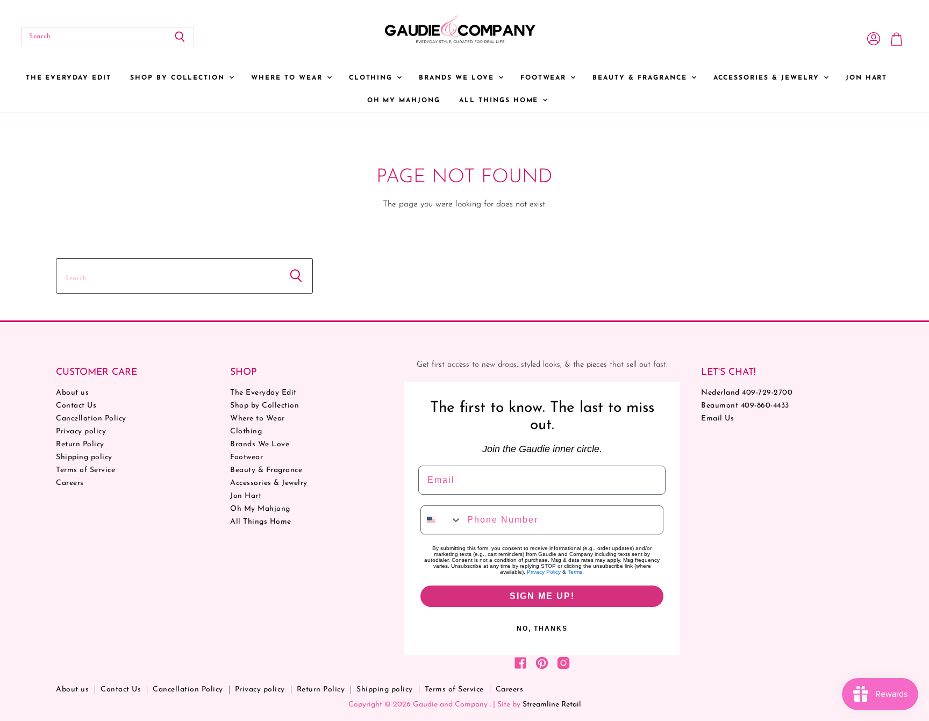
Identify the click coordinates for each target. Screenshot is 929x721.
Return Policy (80, 444)
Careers (70, 483)
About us (72, 393)
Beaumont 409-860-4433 (745, 406)
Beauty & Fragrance (641, 78)
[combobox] (441, 520)
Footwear (545, 78)
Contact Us (76, 406)
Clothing (372, 78)
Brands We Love (458, 78)
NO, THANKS (542, 628)
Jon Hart (867, 78)
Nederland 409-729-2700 (746, 393)
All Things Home (500, 100)
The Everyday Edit (68, 78)
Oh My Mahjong (403, 100)
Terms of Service (85, 470)
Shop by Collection (179, 78)
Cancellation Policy (91, 419)
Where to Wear (288, 78)
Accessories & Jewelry (768, 78)
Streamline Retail (552, 705)
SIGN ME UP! (542, 596)
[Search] (180, 36)
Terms (575, 572)
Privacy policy (81, 431)
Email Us (717, 419)
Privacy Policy (544, 572)
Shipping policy (84, 457)
